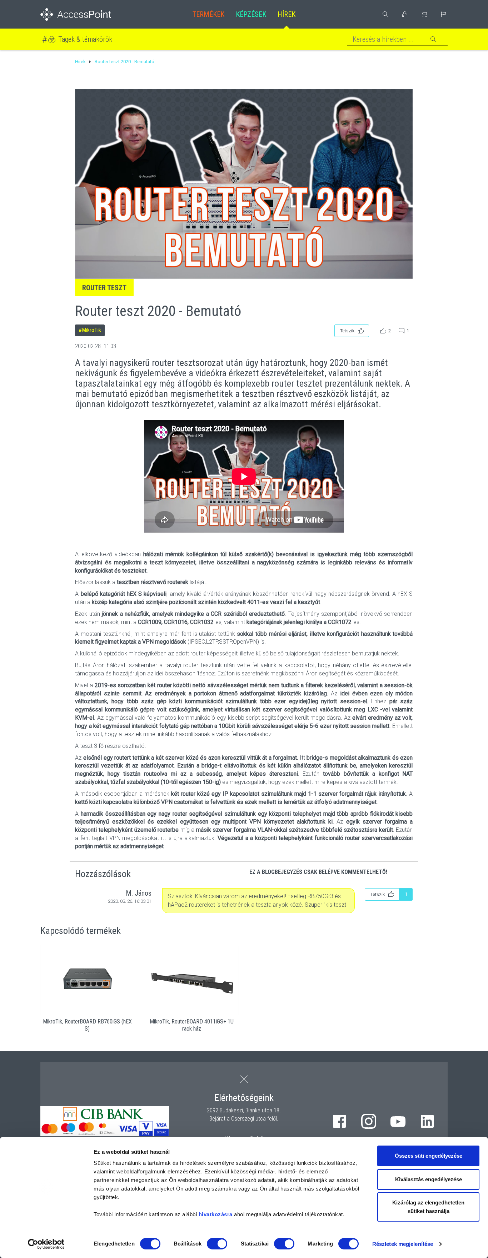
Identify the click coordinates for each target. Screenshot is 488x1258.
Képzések (251, 14)
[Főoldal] (87, 14)
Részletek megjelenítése (402, 1244)
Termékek (208, 14)
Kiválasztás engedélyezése (428, 1179)
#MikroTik (90, 330)
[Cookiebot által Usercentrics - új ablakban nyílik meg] (46, 1244)
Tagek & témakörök (85, 39)
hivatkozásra (216, 1214)
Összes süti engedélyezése (428, 1156)
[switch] (217, 1243)
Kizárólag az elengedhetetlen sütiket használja (428, 1206)
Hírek (286, 14)
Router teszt (104, 287)
